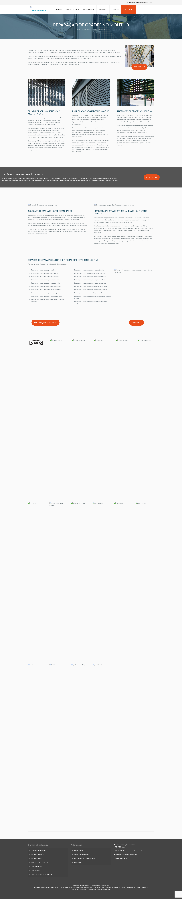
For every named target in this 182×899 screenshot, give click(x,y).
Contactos (77, 862)
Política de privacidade (81, 854)
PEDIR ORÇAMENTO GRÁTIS (45, 323)
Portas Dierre (35, 870)
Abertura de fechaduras (39, 850)
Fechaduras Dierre (37, 854)
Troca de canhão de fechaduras (41, 874)
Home (78, 29)
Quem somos (78, 850)
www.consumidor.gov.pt (103, 889)
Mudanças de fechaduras (39, 862)
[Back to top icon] (172, 894)
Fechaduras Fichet (37, 858)
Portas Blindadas (37, 866)
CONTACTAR (139, 67)
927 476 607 (136, 323)
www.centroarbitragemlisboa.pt (139, 887)
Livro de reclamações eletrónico (84, 858)
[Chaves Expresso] (38, 9)
